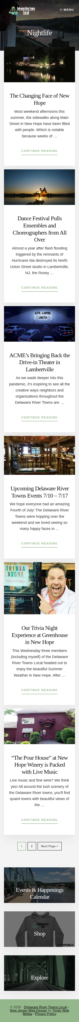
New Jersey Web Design (28, 1010)
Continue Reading (39, 152)
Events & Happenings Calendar (39, 893)
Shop (39, 933)
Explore (39, 977)
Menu (69, 9)
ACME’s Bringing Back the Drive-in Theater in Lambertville (39, 362)
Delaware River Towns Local (45, 1007)
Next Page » (49, 847)
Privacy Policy (45, 1014)
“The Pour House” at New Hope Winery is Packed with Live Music (39, 764)
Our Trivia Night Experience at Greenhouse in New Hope (40, 635)
